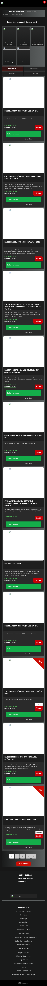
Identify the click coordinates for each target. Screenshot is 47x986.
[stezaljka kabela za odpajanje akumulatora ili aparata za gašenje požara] (23, 482)
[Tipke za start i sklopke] (9, 34)
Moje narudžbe (23, 953)
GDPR (23, 967)
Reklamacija (23, 926)
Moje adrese (23, 960)
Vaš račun (38, 3)
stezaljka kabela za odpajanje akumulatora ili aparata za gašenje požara (20, 503)
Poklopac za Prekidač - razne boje (20, 819)
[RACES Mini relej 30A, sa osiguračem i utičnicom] (23, 738)
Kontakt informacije (23, 911)
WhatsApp (22, 881)
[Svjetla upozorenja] (23, 34)
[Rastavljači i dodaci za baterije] (37, 34)
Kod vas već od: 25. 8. (10, 127)
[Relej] (23, 53)
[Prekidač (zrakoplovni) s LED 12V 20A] (23, 92)
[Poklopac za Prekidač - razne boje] (23, 801)
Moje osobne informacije (23, 963)
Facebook (19, 889)
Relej (23, 62)
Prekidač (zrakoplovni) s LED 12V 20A (21, 111)
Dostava (23, 915)
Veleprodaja (23, 922)
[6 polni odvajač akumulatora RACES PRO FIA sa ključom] (23, 158)
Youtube (27, 889)
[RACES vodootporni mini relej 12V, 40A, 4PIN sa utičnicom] (23, 351)
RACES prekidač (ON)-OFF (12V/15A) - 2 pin (22, 242)
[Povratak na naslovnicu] (3, 12)
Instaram (23, 889)
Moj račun (22, 948)
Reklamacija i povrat (23, 971)
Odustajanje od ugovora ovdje (23, 974)
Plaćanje (23, 919)
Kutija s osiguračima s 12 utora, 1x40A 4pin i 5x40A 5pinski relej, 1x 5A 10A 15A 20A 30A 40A (23, 306)
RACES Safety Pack (12, 564)
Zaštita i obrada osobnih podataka (23, 937)
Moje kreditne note (23, 956)
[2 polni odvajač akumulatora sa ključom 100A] (23, 673)
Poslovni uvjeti (23, 934)
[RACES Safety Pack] (23, 545)
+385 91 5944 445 (25, 875)
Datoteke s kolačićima (23, 941)
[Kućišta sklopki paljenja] (9, 53)
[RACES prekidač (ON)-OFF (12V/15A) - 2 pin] (23, 223)
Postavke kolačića (23, 945)
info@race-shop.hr (25, 878)
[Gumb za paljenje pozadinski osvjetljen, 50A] (23, 417)
